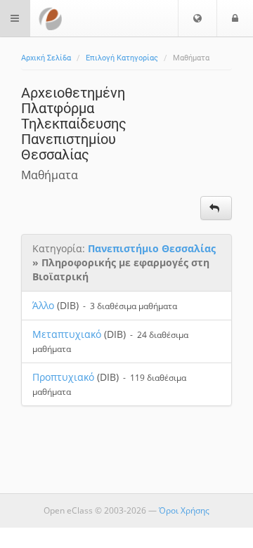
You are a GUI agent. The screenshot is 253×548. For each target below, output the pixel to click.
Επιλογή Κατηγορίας (122, 58)
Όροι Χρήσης (184, 510)
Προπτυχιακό (63, 377)
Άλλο (43, 305)
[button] (197, 18)
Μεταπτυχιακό (66, 334)
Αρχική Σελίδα (46, 58)
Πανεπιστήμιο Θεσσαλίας (152, 248)
